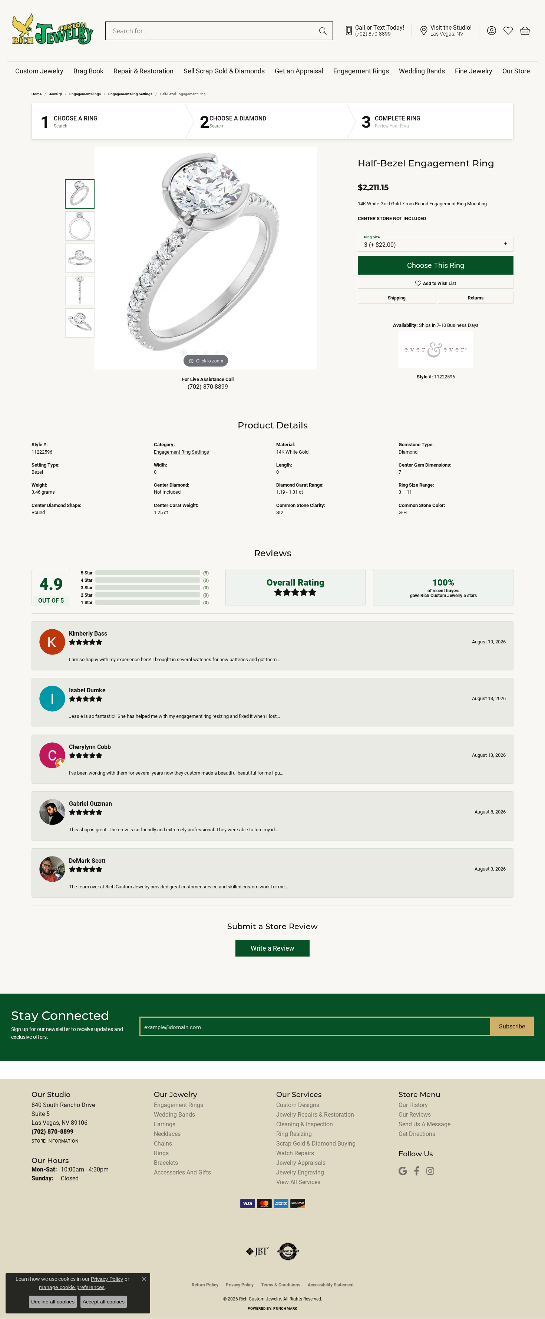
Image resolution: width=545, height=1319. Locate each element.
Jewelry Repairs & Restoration (315, 1114)
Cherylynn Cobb (90, 746)
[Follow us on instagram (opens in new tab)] (430, 1171)
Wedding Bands (422, 70)
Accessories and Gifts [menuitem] (182, 1172)
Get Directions (417, 1133)
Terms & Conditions (280, 1284)
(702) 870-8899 (208, 386)
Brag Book (88, 70)
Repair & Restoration (143, 70)
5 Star (86, 573)
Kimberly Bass (88, 633)
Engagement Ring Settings (130, 93)
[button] (491, 30)
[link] (378, 30)
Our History (413, 1104)
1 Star (86, 602)
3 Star (86, 587)
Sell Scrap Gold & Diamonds (224, 70)
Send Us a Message (424, 1124)
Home (37, 93)
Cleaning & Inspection (304, 1124)
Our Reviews (415, 1114)
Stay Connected (60, 1015)
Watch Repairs (295, 1153)
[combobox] (210, 31)
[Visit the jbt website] (257, 1251)
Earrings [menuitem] (164, 1124)
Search (60, 125)
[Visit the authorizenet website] (288, 1251)
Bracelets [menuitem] (166, 1162)
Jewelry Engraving (300, 1172)
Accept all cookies (104, 1302)
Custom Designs (297, 1104)
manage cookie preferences (72, 1287)
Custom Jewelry (39, 70)
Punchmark (285, 1308)
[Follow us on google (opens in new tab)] (403, 1171)
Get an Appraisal (299, 70)
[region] (206, 258)
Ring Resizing (294, 1133)
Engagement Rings (361, 70)
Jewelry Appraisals (301, 1162)
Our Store (516, 70)
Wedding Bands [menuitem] (174, 1114)
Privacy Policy (240, 1284)
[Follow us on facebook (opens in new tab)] (416, 1171)
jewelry (55, 93)
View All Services (298, 1182)
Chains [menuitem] (163, 1143)
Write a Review (272, 948)
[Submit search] (324, 31)
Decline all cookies (53, 1302)
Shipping (397, 298)
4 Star (86, 580)
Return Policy (205, 1284)
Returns (475, 298)
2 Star (86, 595)
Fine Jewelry (473, 70)
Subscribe (512, 1026)
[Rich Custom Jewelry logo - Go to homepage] (52, 30)
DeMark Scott (87, 860)
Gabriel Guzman (90, 803)
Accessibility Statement (331, 1284)
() (206, 573)
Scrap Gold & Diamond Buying (316, 1143)
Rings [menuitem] (161, 1153)
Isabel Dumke (87, 690)
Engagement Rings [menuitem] (178, 1104)
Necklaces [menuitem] (167, 1133)
